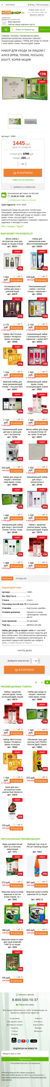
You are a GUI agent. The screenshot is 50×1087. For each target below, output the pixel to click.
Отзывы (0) (21, 578)
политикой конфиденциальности (15, 1077)
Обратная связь (26, 1004)
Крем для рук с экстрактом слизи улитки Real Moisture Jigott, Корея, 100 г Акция (12, 792)
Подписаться (25, 1059)
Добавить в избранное (24, 187)
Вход (32, 4)
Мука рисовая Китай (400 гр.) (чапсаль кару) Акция (12, 846)
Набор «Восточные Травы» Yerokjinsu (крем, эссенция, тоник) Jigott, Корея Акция (12, 339)
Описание (7, 578)
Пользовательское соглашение (25, 1063)
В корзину (25, 173)
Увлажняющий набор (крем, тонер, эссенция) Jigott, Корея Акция (37, 385)
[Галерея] (41, 682)
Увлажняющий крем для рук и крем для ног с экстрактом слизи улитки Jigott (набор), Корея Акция (12, 434)
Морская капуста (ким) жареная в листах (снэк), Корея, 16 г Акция (12, 895)
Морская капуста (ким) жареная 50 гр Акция (37, 893)
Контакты (10, 4)
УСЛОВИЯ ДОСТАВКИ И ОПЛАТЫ (22, 200)
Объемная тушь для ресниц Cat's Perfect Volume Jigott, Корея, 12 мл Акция (37, 743)
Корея (30, 600)
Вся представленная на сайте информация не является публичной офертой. (25, 1011)
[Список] (36, 682)
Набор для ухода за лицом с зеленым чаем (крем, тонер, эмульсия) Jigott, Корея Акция (12, 482)
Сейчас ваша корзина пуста (21, 23)
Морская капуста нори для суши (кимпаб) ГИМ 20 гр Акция (12, 942)
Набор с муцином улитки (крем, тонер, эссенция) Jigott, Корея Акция (37, 528)
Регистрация (42, 4)
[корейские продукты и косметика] (2, 9)
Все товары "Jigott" (12, 226)
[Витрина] (47, 682)
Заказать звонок (37, 14)
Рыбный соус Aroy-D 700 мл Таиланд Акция (37, 845)
